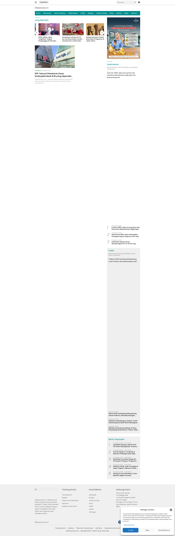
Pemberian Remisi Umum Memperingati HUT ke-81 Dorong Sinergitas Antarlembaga (124, 243)
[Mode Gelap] (139, 2)
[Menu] (36, 2)
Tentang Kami (67, 495)
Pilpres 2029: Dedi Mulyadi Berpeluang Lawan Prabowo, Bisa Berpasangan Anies (123, 414)
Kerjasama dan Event (69, 506)
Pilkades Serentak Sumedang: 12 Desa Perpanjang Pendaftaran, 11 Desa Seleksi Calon (124, 429)
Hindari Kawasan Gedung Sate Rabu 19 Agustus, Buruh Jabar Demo (93, 39)
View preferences (164, 530)
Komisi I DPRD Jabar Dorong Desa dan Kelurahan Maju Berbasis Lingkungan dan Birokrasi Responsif (126, 228)
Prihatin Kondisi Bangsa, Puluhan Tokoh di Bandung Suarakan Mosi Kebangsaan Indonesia (123, 422)
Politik (83, 13)
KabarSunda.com (72, 531)
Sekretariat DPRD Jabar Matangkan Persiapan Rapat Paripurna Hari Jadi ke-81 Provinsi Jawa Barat (125, 235)
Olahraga (92, 512)
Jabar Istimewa (60, 13)
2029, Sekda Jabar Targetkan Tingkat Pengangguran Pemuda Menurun (43, 39)
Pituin (112, 13)
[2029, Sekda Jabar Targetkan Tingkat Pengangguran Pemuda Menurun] (45, 29)
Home (38, 13)
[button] (171, 510)
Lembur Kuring (101, 13)
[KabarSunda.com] (42, 8)
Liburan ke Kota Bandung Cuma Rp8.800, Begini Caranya (125, 474)
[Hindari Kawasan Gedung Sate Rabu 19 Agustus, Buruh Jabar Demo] (93, 29)
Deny (147, 530)
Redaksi (64, 498)
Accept (130, 530)
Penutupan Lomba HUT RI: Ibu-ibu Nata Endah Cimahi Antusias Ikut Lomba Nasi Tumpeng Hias (69, 39)
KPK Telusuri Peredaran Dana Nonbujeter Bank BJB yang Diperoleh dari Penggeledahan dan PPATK (53, 76)
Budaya (90, 13)
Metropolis (47, 13)
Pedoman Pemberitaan (70, 500)
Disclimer (65, 503)
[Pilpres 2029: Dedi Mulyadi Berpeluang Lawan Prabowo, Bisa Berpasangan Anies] (124, 334)
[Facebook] (119, 522)
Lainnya (134, 13)
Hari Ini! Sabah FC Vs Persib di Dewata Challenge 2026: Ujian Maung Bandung (124, 453)
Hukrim (118, 13)
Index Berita (44, 2)
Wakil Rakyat (73, 13)
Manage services (129, 525)
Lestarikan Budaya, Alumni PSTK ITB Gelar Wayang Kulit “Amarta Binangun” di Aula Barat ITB (125, 445)
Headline (38, 71)
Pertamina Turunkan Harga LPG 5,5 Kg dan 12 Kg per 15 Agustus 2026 (124, 460)
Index (126, 13)
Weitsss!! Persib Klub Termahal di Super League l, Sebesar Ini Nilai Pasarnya (125, 467)
